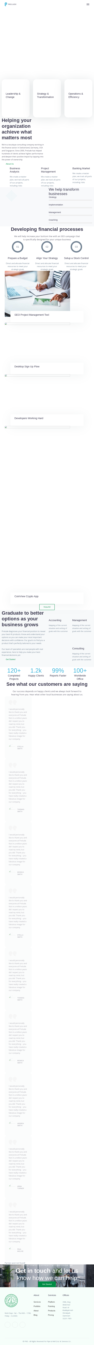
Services (37, 1302)
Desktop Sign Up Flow (26, 366)
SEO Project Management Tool (31, 314)
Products (51, 1311)
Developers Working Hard (28, 418)
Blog (35, 1315)
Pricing (51, 1315)
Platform (51, 1302)
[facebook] (15, 1325)
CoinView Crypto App (26, 596)
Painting (51, 1306)
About (36, 1311)
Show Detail (47, 294)
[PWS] (10, 4)
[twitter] (7, 1325)
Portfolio (37, 1306)
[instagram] (22, 1325)
